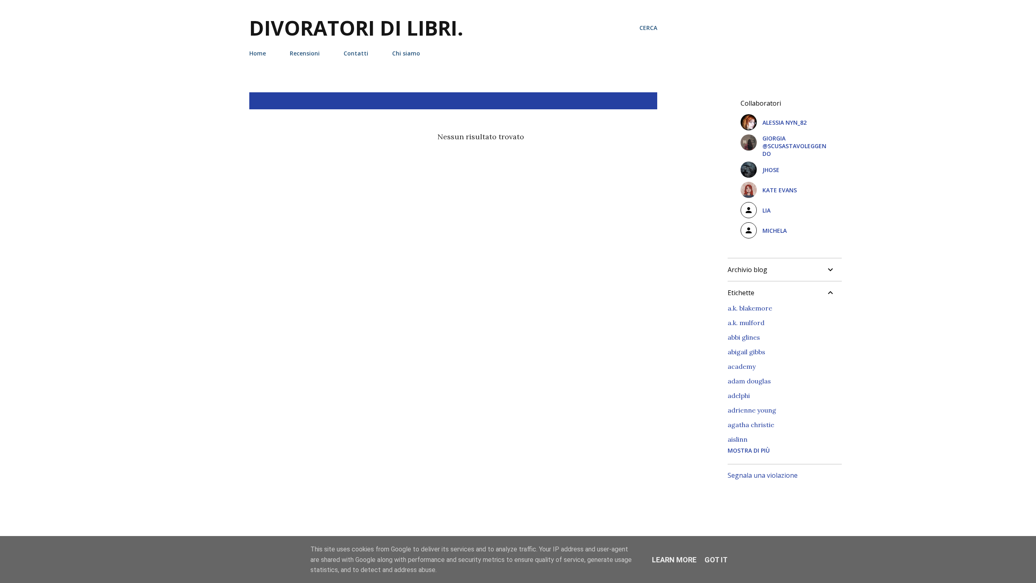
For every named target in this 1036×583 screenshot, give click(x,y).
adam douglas (749, 381)
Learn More (674, 559)
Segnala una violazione (763, 475)
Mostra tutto (627, 100)
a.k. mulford (746, 323)
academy (742, 366)
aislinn (737, 439)
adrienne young (752, 410)
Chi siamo (406, 53)
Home (257, 53)
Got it (716, 559)
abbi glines (744, 337)
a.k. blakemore (750, 308)
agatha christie (751, 425)
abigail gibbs (746, 352)
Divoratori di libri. (356, 28)
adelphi (739, 396)
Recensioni (305, 53)
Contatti (356, 53)
